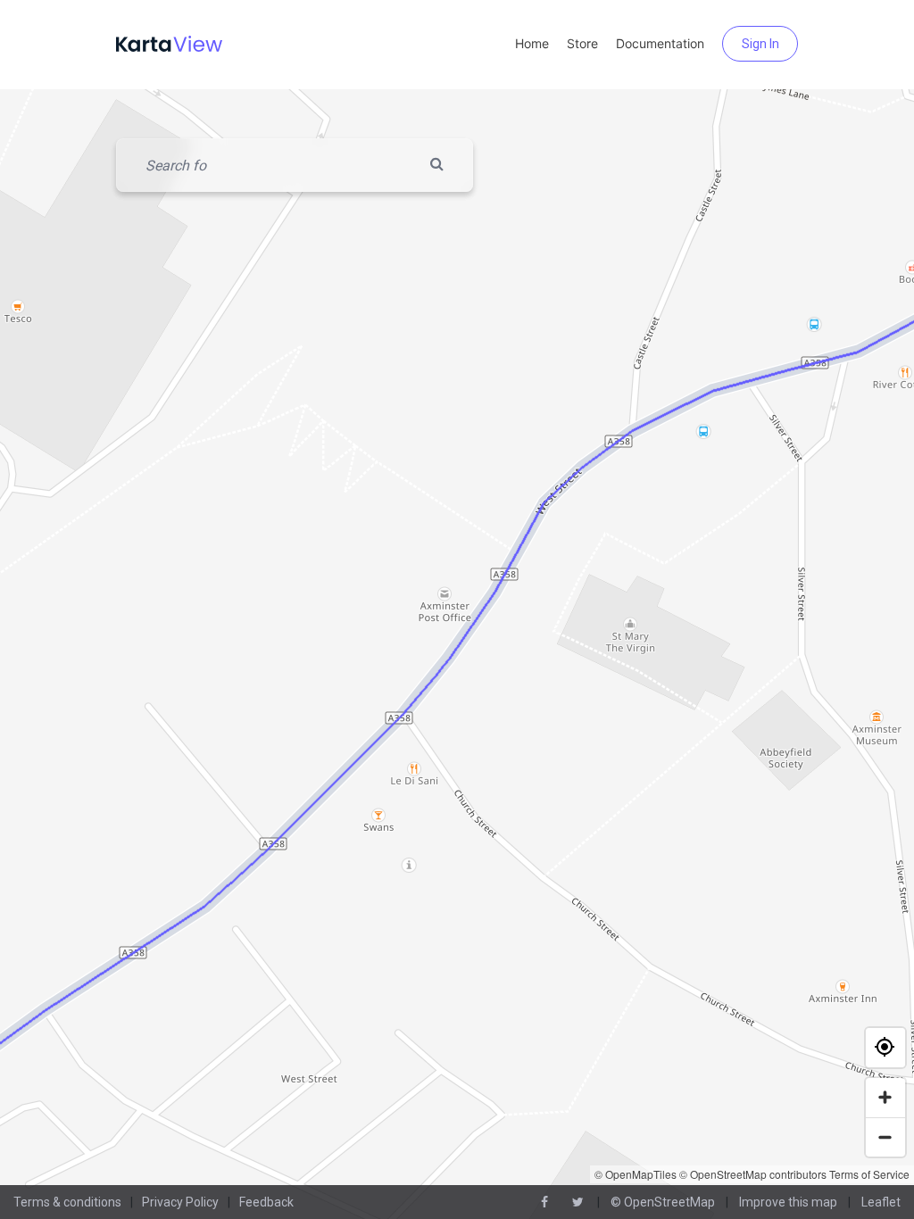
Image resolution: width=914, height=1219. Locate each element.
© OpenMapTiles (635, 1174)
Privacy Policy (180, 1202)
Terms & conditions (67, 1202)
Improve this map (788, 1202)
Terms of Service (869, 1174)
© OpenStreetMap (663, 1202)
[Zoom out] (885, 1137)
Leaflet (881, 1202)
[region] (457, 654)
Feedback (266, 1202)
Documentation (660, 43)
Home (532, 43)
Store (582, 43)
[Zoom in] (885, 1097)
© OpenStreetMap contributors (753, 1174)
